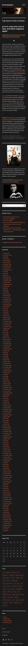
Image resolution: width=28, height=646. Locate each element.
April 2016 (6, 258)
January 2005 (6, 495)
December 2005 (7, 475)
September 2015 (7, 269)
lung (4, 586)
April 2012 (6, 336)
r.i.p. (18, 591)
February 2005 (7, 494)
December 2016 (7, 255)
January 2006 (6, 473)
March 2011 (6, 359)
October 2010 (6, 369)
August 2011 (6, 350)
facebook (16, 180)
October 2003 (6, 523)
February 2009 (7, 405)
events (13, 578)
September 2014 (7, 284)
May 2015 (5, 275)
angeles (8, 572)
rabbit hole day (6, 594)
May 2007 (6, 444)
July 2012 (5, 330)
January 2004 (6, 517)
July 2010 (5, 374)
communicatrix (6, 632)
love (22, 583)
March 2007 (6, 448)
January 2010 (6, 385)
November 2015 (7, 266)
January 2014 (6, 297)
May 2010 (5, 378)
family (17, 578)
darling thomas (19, 575)
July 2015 (5, 271)
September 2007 (7, 437)
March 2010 (6, 382)
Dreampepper (7, 5)
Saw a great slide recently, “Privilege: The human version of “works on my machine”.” (14, 224)
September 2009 (7, 393)
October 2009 (6, 391)
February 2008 (7, 427)
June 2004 (6, 508)
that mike (10, 597)
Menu (23, 4)
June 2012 (5, 332)
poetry (4, 591)
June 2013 (5, 310)
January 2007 (6, 451)
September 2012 (7, 326)
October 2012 (6, 325)
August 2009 (6, 394)
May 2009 (6, 400)
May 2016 (5, 257)
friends (8, 580)
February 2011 (6, 361)
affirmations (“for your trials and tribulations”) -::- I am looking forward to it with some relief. (14, 229)
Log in (5, 617)
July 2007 (5, 440)
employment (6, 578)
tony (13, 600)
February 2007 (7, 450)
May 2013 (5, 312)
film (22, 578)
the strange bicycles (19, 71)
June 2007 (6, 442)
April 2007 (6, 446)
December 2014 (7, 279)
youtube (5, 605)
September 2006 (7, 459)
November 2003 (7, 521)
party (12, 589)
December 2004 (7, 497)
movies (20, 586)
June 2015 (5, 273)
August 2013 (6, 306)
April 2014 (6, 291)
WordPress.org (7, 622)
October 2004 (6, 501)
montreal (14, 586)
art (19, 572)
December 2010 (7, 365)
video (11, 602)
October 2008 (6, 413)
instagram (5, 181)
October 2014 (6, 282)
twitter (21, 180)
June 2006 (6, 464)
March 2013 (6, 315)
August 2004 (6, 505)
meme (8, 586)
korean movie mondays (7, 138)
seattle (4, 597)
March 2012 (6, 337)
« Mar (3, 561)
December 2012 (7, 321)
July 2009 (5, 396)
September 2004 (7, 503)
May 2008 (6, 422)
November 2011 (7, 345)
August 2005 (6, 483)
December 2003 (7, 519)
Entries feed (6, 618)
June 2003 (6, 530)
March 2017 (6, 253)
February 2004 (7, 516)
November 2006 (7, 455)
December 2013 (7, 299)
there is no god (6, 600)
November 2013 (7, 301)
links (18, 583)
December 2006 (7, 453)
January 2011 (6, 363)
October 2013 (6, 303)
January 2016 (6, 262)
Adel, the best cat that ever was (11, 217)
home (3, 628)
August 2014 (6, 286)
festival (21, 137)
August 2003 (6, 527)
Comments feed (7, 620)
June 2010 (5, 376)
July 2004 (5, 506)
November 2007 (7, 433)
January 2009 (6, 407)
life (14, 583)
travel (17, 600)
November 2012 (7, 323)
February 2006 (7, 472)
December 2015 (7, 264)
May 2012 (5, 334)
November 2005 (7, 477)
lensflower (5, 635)
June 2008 (6, 420)
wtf (20, 602)
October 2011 (6, 347)
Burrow (4, 71)
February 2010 (7, 383)
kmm (24, 137)
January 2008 (6, 429)
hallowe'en (15, 580)
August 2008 (6, 416)
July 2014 (5, 288)
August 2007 (6, 438)
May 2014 (5, 290)
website (8, 81)
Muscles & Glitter (8, 220)
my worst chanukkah (9, 218)
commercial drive (6, 137)
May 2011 (5, 356)
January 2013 (6, 319)
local (14, 138)
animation (14, 572)
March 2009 (6, 404)
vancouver (5, 602)
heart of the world (7, 583)
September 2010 (7, 370)
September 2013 (7, 304)
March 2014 (6, 293)
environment (17, 137)
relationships (15, 594)
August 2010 (6, 372)
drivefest (12, 137)
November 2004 (7, 499)
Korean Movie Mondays (13, 117)
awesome (18, 135)
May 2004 (6, 510)
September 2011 (7, 348)
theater (16, 597)
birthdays (11, 575)
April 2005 (6, 490)
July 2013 (5, 308)
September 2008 (7, 415)
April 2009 (6, 402)
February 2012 (7, 339)
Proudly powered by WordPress (16, 643)
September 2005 (7, 481)
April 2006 (6, 468)
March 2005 (6, 492)
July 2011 (5, 352)
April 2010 (6, 380)
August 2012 (6, 328)
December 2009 (7, 387)
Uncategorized (12, 135)
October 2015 (6, 268)
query (14, 591)
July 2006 (5, 462)
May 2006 (6, 466)
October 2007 (6, 435)
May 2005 (6, 488)
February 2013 (7, 317)
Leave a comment (20, 138)
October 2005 (6, 479)
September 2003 (7, 525)
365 (3, 572)
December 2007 (7, 431)
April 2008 (6, 424)
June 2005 (6, 486)
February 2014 (7, 295)
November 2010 (7, 367)
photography (19, 589)
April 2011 (6, 358)
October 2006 (6, 457)
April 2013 (6, 314)
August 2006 (6, 461)
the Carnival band (16, 49)
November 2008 (7, 411)
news (8, 589)
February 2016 (7, 260)
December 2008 (7, 409)
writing (16, 602)
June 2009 (6, 398)
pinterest (10, 181)
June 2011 (5, 354)
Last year (4, 95)
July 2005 (5, 484)
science (22, 594)
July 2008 (5, 418)
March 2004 (6, 514)
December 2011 (7, 343)
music (4, 589)
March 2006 (6, 470)
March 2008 (6, 426)
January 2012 (6, 341)
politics (9, 591)
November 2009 (7, 389)
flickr (17, 181)
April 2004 (6, 512)
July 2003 (5, 529)
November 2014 (7, 280)
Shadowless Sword (7, 119)
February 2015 (7, 277)
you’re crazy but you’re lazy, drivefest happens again (13, 28)
